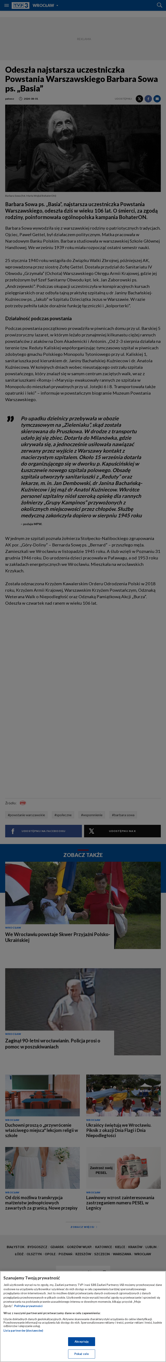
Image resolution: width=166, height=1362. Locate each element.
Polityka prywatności (28, 1306)
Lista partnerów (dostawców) (23, 1330)
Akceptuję (82, 1341)
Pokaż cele (81, 1354)
